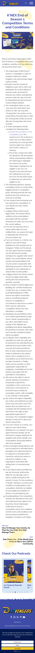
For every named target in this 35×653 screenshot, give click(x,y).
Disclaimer (17, 622)
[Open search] (26, 3)
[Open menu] (31, 3)
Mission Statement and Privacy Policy (17, 626)
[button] (5, 575)
